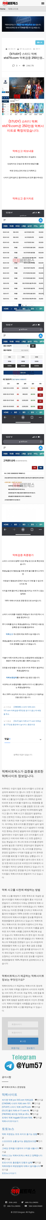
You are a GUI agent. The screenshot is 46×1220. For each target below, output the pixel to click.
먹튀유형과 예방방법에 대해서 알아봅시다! (21, 1166)
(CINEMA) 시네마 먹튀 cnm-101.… (17, 1103)
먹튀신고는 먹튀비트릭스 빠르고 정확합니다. (22, 1155)
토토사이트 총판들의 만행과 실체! (17, 1162)
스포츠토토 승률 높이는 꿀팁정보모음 (19, 1141)
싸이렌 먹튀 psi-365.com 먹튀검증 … (18, 1100)
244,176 (30, 65)
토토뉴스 (8, 1129)
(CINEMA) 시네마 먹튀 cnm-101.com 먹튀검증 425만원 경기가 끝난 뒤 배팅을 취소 (22, 710)
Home (2, 9)
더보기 (10, 1121)
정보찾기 (31, 1048)
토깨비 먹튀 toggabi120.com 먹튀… (17, 1117)
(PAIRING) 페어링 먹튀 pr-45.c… (16, 1114)
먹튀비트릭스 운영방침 (14, 1087)
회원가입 (15, 1048)
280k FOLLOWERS (13, 1206)
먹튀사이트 (9, 1094)
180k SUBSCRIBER (35, 1206)
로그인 (23, 1041)
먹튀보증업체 (11, 677)
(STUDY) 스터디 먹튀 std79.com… (17, 1107)
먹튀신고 (9, 634)
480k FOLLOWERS (31, 1202)
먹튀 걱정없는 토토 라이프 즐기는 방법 (19, 1134)
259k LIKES (13, 1202)
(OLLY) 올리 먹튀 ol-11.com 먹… (16, 1110)
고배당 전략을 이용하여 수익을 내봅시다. (20, 1148)
